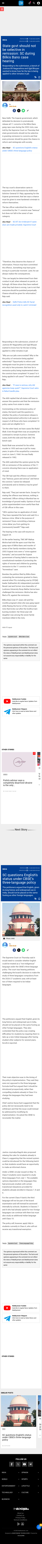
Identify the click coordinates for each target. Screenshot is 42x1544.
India (4, 40)
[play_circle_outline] (19, 762)
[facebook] (14, 110)
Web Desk (12, 106)
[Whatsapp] (23, 110)
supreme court (12, 636)
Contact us (20, 1515)
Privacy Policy (20, 1518)
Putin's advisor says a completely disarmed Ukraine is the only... (17, 782)
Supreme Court (12, 1243)
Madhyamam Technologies (21, 1533)
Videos (5, 774)
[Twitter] (19, 110)
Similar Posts (7, 1393)
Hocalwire (21, 1535)
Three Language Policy (26, 1243)
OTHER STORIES (8, 750)
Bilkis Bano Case (24, 636)
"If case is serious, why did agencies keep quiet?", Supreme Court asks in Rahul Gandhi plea (20, 388)
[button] (3, 3)
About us (20, 1513)
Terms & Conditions (20, 1520)
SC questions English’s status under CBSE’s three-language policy (20, 879)
